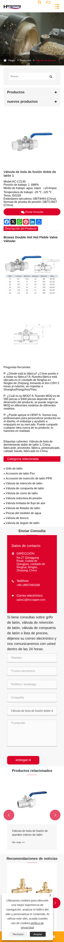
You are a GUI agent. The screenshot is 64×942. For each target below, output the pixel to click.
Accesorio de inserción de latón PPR (29, 478)
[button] (9, 815)
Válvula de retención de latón (24, 483)
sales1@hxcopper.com (31, 599)
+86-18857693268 (28, 585)
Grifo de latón (14, 468)
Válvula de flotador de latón (23, 508)
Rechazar (18, 934)
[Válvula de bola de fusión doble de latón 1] (32, 142)
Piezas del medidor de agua (23, 513)
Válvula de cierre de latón (22, 493)
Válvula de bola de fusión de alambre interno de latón (30, 832)
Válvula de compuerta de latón (25, 488)
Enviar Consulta (34, 211)
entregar (23, 760)
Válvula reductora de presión (24, 498)
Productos (25, 60)
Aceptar (37, 934)
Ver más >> (18, 842)
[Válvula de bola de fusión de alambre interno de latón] (32, 799)
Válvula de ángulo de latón (22, 522)
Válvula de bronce (46, 60)
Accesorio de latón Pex (20, 473)
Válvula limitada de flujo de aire (25, 503)
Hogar (11, 60)
